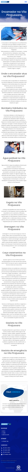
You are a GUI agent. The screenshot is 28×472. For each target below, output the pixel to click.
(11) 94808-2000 (7, 454)
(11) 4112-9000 (6, 452)
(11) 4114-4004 (6, 448)
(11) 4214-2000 (6, 450)
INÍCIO (3, 431)
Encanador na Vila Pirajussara (8, 462)
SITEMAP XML (5, 441)
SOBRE (3, 433)
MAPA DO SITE (5, 434)
